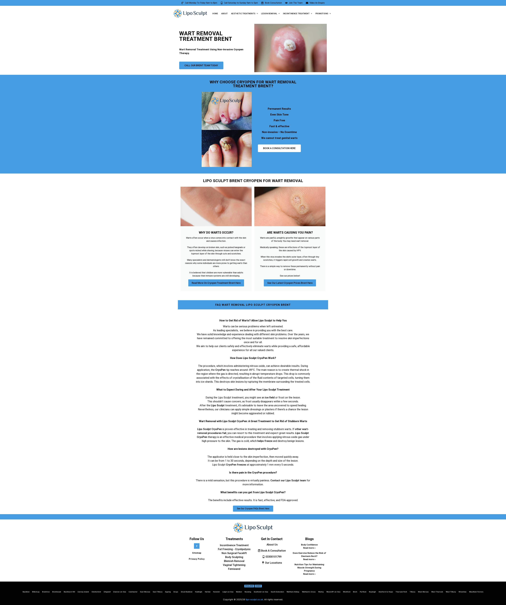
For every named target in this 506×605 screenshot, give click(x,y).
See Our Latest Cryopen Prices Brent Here (290, 282)
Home (215, 14)
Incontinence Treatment (296, 14)
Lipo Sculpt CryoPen (209, 429)
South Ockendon (277, 592)
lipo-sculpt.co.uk (254, 599)
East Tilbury (158, 592)
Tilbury (412, 592)
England (249, 586)
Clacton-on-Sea (119, 592)
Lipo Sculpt (218, 405)
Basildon (26, 592)
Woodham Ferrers (476, 592)
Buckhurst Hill (69, 592)
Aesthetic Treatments (243, 14)
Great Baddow (187, 592)
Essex (258, 586)
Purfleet (363, 592)
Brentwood (56, 592)
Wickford (346, 592)
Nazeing (248, 592)
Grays (175, 592)
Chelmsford (96, 592)
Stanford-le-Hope (386, 592)
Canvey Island (83, 592)
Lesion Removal (269, 14)
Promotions (321, 14)
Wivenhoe (462, 592)
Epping (168, 592)
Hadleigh (198, 592)
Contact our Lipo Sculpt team (288, 480)
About (224, 14)
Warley (321, 592)
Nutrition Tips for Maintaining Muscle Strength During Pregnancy (309, 567)
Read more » (309, 548)
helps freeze (264, 441)
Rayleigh (372, 592)
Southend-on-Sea (261, 592)
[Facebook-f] (197, 546)
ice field (270, 397)
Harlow (208, 592)
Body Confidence (309, 545)
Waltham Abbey (293, 592)
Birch (355, 592)
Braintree (46, 592)
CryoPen (220, 369)
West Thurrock (437, 592)
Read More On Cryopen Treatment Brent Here (216, 282)
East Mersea (145, 592)
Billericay (36, 592)
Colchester (133, 592)
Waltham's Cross (309, 592)
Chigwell (107, 592)
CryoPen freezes (236, 464)
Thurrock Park (401, 592)
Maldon (239, 592)
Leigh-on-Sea (227, 592)
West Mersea (423, 592)
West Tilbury (451, 592)
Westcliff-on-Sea (333, 592)
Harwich (216, 592)
